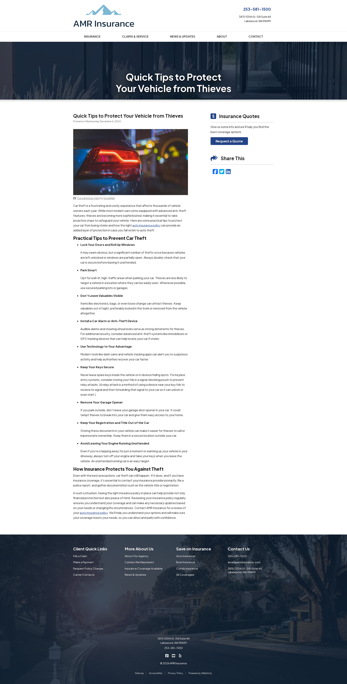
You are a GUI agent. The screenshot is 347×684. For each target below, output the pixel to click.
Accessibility (155, 673)
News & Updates (135, 574)
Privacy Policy (175, 673)
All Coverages (185, 574)
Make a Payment (83, 562)
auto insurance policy (146, 225)
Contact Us (239, 548)
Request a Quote (229, 141)
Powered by (200, 673)
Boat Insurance (185, 562)
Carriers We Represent (139, 562)
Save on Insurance (193, 548)
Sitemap (139, 673)
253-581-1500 (257, 9)
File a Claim (80, 556)
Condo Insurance (187, 568)
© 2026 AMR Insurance (173, 663)
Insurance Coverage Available (143, 568)
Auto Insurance (185, 556)
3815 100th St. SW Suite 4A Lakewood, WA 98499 (245, 570)
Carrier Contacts (84, 574)
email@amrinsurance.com (244, 562)
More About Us (139, 548)
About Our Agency (136, 556)
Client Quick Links (90, 548)
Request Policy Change (88, 568)
